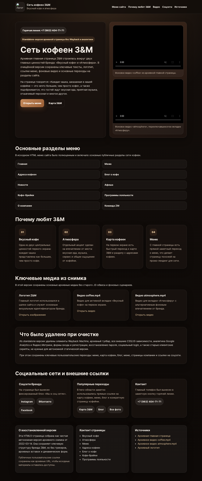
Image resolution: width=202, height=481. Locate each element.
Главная (22, 163)
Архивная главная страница (154, 435)
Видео (156, 6)
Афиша (109, 184)
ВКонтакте (45, 401)
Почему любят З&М (139, 6)
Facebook (26, 410)
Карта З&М (55, 103)
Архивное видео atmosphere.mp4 (157, 443)
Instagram (27, 401)
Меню (108, 163)
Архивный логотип (149, 447)
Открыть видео (86, 310)
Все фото (115, 409)
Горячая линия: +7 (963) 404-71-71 (43, 30)
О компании (25, 205)
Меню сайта (119, 6)
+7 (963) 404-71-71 (149, 401)
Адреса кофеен (27, 174)
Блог (101, 409)
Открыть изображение (32, 314)
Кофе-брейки (26, 195)
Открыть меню (32, 103)
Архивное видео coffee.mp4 (154, 439)
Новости (23, 184)
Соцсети (167, 6)
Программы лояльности (119, 195)
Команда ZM (112, 205)
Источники (180, 6)
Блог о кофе (112, 174)
